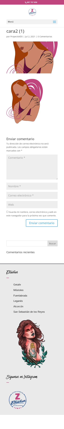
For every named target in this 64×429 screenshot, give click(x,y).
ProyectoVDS (16, 36)
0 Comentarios (45, 36)
